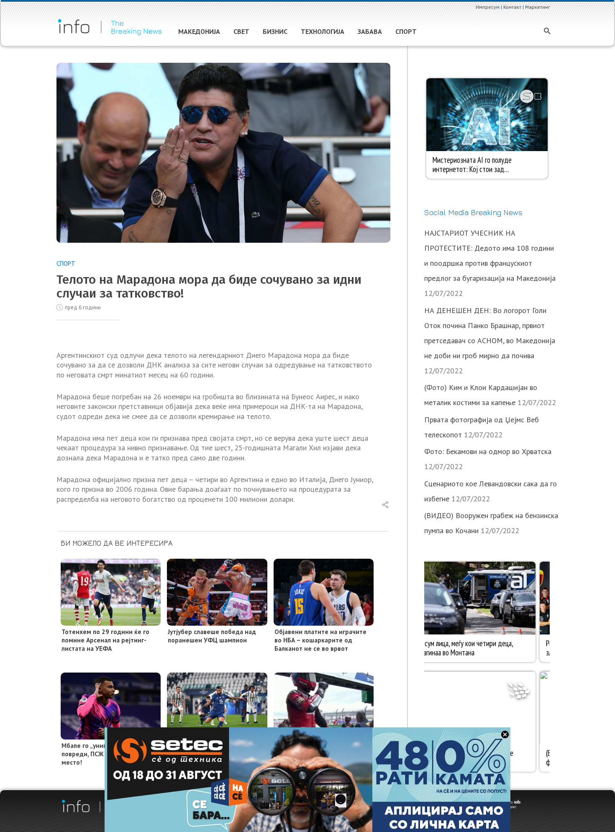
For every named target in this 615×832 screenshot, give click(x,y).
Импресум (488, 7)
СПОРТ (65, 263)
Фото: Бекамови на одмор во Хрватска (487, 451)
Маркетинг (537, 7)
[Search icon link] (547, 31)
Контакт (512, 7)
